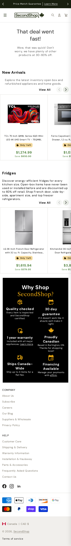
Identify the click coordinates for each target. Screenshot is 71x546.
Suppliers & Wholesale (16, 419)
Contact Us (9, 476)
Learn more (26, 344)
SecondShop (21, 531)
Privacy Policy (11, 425)
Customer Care (11, 441)
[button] (52, 15)
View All (45, 90)
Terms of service (12, 538)
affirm (53, 375)
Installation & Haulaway (17, 459)
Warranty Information (15, 453)
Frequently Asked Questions (20, 470)
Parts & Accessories (15, 464)
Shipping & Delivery (14, 447)
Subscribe (8, 401)
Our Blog (7, 413)
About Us (8, 395)
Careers (7, 407)
